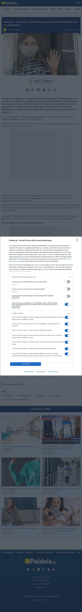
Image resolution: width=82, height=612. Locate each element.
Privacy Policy (53, 371)
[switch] (67, 281)
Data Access (41, 371)
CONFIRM (26, 364)
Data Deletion (29, 371)
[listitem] (41, 277)
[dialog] (41, 306)
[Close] (78, 241)
